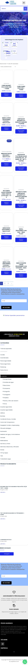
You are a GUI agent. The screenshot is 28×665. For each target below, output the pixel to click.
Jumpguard (7, 394)
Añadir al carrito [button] (6, 95)
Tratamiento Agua (5, 459)
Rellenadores (4, 440)
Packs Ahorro (4, 370)
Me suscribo (6, 307)
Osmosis (2, 437)
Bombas (2, 416)
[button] (23, 2)
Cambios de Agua (8, 382)
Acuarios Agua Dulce (6, 407)
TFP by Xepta (4, 453)
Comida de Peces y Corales (8, 419)
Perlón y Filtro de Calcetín (11, 401)
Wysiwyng (3, 367)
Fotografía (7, 391)
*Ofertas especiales (6, 348)
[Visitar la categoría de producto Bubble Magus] (6, 58)
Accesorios (3, 376)
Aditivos (2, 413)
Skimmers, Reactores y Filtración (9, 447)
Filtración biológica (5, 428)
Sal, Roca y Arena (5, 443)
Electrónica (7, 385)
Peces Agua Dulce (5, 364)
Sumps (2, 450)
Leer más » (2, 492)
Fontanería (7, 388)
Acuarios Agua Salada (6, 410)
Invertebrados (4, 358)
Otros (5, 404)
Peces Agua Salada (5, 361)
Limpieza (6, 397)
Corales (2, 355)
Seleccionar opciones (21, 131)
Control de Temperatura (7, 422)
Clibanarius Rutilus (5, 539)
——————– (3, 351)
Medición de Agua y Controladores (10, 434)
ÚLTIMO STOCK (18, 334)
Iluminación (3, 431)
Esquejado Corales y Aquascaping (9, 425)
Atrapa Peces (7, 379)
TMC (1, 456)
